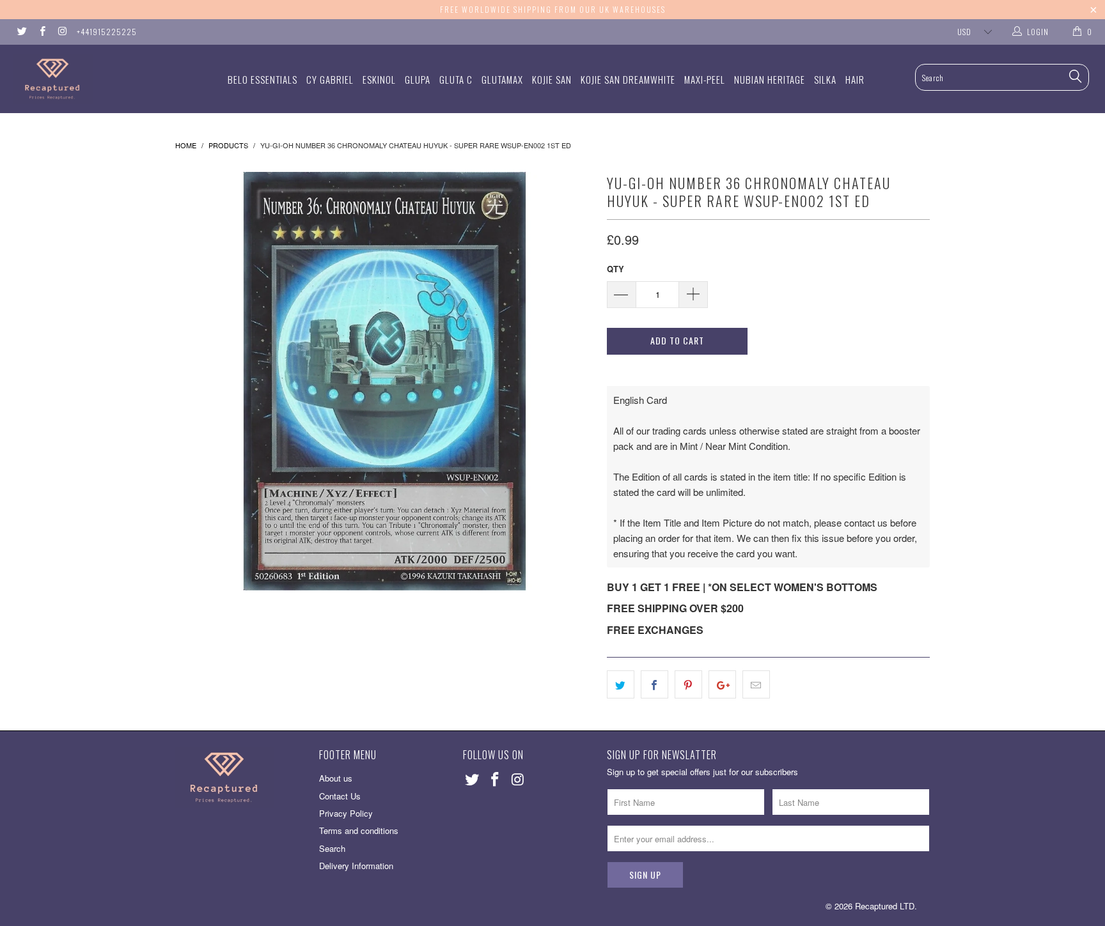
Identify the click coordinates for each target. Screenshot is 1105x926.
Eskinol (379, 79)
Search (332, 848)
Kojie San (552, 79)
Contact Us (340, 796)
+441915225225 (107, 31)
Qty (615, 269)
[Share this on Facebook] (654, 684)
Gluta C (456, 79)
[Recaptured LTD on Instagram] (61, 31)
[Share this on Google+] (722, 684)
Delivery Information (356, 866)
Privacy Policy (346, 813)
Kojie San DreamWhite (628, 79)
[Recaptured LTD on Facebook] (41, 31)
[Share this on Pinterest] (688, 684)
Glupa (417, 79)
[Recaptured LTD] (94, 79)
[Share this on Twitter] (620, 684)
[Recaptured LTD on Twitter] (21, 31)
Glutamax (502, 79)
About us (335, 778)
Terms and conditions (358, 830)
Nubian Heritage (769, 79)
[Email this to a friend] (756, 684)
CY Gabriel (330, 79)
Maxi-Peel (704, 79)
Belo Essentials (262, 79)
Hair (855, 79)
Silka (825, 79)
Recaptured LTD (884, 906)
